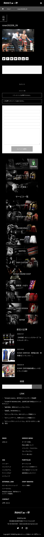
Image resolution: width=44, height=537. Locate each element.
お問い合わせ (6, 503)
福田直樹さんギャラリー (29, 473)
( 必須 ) (7, 109)
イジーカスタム (6, 488)
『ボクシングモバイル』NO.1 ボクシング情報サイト (20, 414)
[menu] (41, 3)
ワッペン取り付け (27, 454)
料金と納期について (28, 445)
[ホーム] (3, 8)
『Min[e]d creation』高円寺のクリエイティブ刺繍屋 (20, 398)
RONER (12, 68)
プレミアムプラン (27, 451)
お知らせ (4, 442)
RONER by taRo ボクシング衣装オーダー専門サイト (26, 534)
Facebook (22, 527)
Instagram (26, 527)
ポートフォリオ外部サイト (29, 467)
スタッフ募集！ (26, 485)
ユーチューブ (6, 476)
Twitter (17, 527)
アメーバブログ (6, 473)
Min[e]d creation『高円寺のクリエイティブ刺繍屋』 (11, 493)
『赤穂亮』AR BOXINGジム (12, 411)
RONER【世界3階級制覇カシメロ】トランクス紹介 (29, 369)
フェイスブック (6, 467)
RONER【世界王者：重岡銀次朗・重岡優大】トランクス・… (29, 354)
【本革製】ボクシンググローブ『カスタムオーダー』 (29, 338)
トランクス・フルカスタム (29, 448)
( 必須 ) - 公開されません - (13, 115)
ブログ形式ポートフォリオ (29, 470)
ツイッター (5, 464)
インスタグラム (6, 470)
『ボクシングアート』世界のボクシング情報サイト (19, 418)
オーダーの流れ (26, 442)
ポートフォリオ (26, 464)
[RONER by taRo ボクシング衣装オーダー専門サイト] (22, 513)
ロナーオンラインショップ (10, 485)
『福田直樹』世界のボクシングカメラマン (17, 407)
